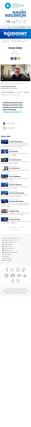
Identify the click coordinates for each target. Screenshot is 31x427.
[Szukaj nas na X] (12, 268)
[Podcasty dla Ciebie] (12, 279)
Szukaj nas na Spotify (20, 27)
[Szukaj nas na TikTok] (23, 268)
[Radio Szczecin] (15, 14)
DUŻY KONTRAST (8, 260)
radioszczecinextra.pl (9, 248)
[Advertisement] (15, 314)
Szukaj (25, 27)
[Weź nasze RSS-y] (18, 279)
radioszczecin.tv (8, 250)
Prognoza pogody (8, 244)
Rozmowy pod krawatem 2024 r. (13, 107)
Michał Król (15, 53)
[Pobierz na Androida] (19, 273)
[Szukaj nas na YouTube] (12, 273)
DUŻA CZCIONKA (8, 258)
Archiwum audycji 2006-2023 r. (13, 112)
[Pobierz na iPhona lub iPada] (24, 273)
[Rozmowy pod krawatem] (15, 34)
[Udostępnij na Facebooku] (11, 58)
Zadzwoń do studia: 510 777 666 (11, 238)
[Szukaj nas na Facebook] (7, 268)
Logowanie (6, 256)
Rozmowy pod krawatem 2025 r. (13, 105)
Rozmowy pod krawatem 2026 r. (13, 103)
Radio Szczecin (6, 40)
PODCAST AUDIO (10, 123)
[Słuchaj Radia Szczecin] (7, 6)
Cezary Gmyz (15, 48)
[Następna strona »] (23, 227)
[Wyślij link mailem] (18, 58)
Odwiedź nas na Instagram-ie (16, 27)
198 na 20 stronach (15, 229)
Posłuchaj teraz (7, 254)
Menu (28, 27)
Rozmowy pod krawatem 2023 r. (18, 41)
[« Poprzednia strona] (7, 227)
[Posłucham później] (19, 94)
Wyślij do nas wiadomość (22, 27)
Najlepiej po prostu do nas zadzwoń (9, 27)
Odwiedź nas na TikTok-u (18, 27)
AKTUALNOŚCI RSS (10, 128)
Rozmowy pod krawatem (16, 40)
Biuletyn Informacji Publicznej (10, 252)
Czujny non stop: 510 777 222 (11, 240)
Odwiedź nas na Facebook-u (11, 27)
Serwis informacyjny (9, 110)
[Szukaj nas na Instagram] (18, 268)
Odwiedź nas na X (13, 27)
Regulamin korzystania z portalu (17, 291)
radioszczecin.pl (8, 246)
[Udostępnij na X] (15, 58)
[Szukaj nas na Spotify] (6, 273)
